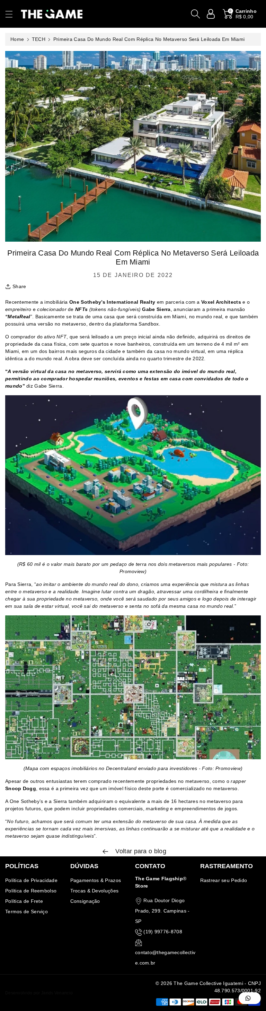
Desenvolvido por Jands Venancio (39, 993)
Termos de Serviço (26, 911)
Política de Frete (24, 901)
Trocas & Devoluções (94, 890)
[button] (12, 14)
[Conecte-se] (211, 13)
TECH (38, 39)
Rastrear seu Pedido (223, 880)
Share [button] (19, 286)
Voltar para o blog (140, 851)
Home (17, 39)
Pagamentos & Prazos (95, 880)
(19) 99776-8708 (162, 931)
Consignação (85, 901)
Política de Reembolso (30, 890)
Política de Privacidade (31, 880)
